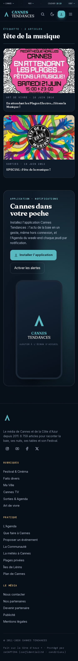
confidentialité (32, 652)
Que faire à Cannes (16, 533)
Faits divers (11, 478)
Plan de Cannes (14, 573)
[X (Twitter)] (37, 450)
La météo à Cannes (17, 553)
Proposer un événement (20, 539)
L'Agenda (9, 526)
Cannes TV (11, 492)
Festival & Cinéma (15, 471)
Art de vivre (11, 505)
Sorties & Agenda (15, 499)
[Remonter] (69, 655)
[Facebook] (27, 450)
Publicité (9, 615)
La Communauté (14, 546)
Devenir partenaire (16, 608)
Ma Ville (8, 485)
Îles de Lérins (12, 567)
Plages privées (13, 560)
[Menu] (70, 14)
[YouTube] (17, 450)
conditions (56, 652)
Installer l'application (36, 255)
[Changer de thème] (52, 14)
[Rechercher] (42, 14)
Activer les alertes (27, 268)
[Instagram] (7, 450)
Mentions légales (15, 621)
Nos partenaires (14, 601)
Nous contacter (14, 594)
